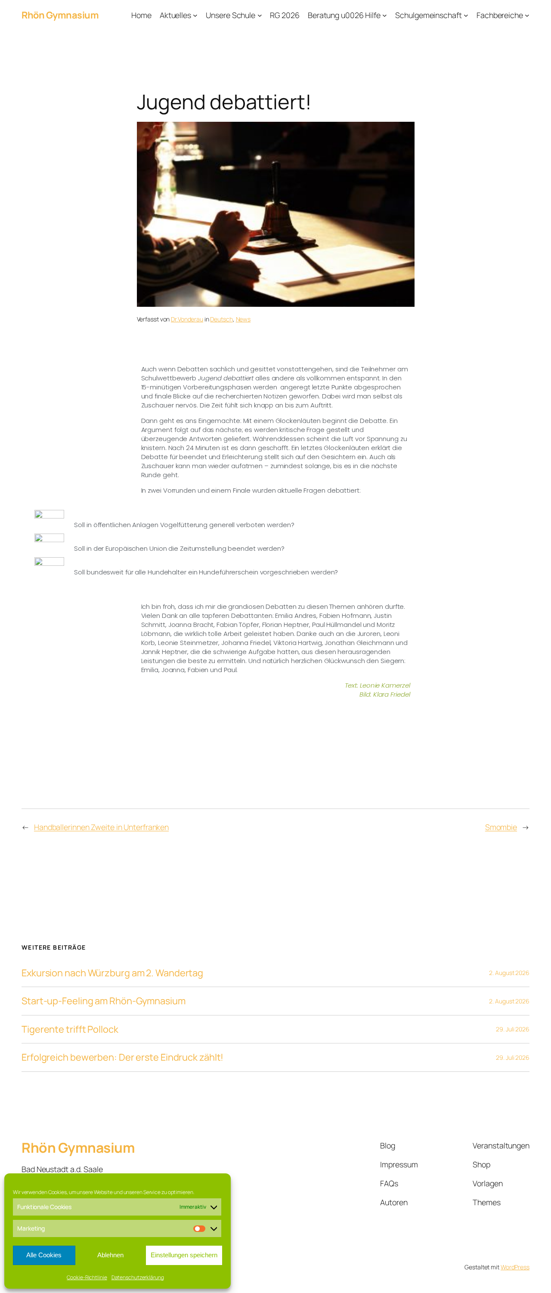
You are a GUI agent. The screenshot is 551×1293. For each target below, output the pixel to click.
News (243, 319)
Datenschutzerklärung (137, 1277)
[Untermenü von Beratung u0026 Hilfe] (384, 15)
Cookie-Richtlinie (87, 1277)
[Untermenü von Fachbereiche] (527, 15)
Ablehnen (110, 1255)
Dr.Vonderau (187, 319)
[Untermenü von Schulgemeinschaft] (466, 15)
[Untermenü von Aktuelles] (195, 15)
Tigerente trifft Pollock (70, 1029)
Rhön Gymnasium (60, 15)
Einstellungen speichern (184, 1255)
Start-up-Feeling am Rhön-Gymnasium (104, 1001)
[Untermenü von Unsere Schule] (259, 15)
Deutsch (221, 319)
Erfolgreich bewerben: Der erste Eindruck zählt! (122, 1057)
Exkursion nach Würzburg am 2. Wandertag (112, 973)
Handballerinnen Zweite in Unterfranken (101, 827)
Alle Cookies (44, 1255)
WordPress (515, 1267)
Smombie (501, 827)
